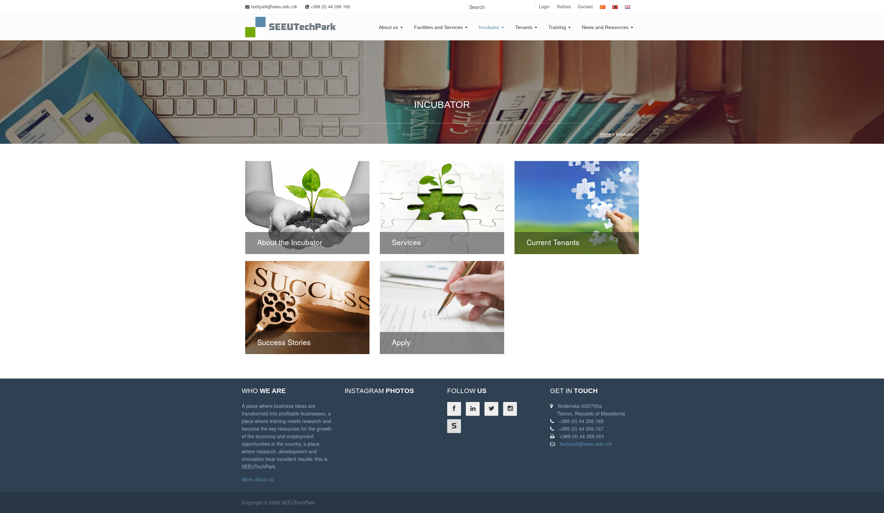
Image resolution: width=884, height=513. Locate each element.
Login (544, 6)
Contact (585, 6)
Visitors (564, 6)
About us (389, 27)
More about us (257, 479)
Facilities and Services (439, 27)
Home (605, 134)
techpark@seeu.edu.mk (273, 6)
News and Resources (606, 27)
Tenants (524, 27)
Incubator (490, 27)
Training (557, 27)
